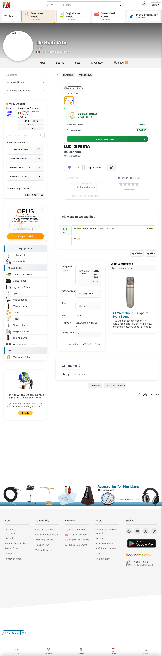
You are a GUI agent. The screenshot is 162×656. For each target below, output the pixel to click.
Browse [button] (48, 653)
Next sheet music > (115, 385)
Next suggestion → (122, 268)
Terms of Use (11, 548)
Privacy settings (13, 558)
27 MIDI (31, 129)
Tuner (98, 553)
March (82, 306)
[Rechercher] (120, 5)
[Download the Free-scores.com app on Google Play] (141, 543)
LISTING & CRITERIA (25, 149)
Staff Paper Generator (106, 548)
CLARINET (68, 75)
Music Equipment (78, 544)
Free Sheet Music (78, 529)
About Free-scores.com (11, 531)
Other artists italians (34, 195)
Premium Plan (42, 544)
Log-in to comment (75, 374)
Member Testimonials (16, 543)
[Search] (41, 135)
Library (81, 653)
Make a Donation (43, 550)
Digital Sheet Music (79, 539)
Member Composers (45, 529)
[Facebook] (129, 531)
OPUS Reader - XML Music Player (105, 531)
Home (16, 653)
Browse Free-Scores (19, 90)
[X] (145, 531)
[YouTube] (137, 531)
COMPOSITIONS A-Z (25, 158)
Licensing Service (44, 539)
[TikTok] (154, 531)
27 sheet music (31, 121)
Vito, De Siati (85, 75)
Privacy (8, 553)
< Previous (95, 385)
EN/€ (154, 4)
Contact (99, 62)
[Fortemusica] (128, 563)
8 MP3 (31, 125)
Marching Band (86, 294)
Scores (60, 62)
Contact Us (10, 538)
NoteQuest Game (104, 543)
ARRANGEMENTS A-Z (25, 167)
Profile (146, 653)
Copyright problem (148, 394)
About (43, 62)
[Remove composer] (22, 633)
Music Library (17, 82)
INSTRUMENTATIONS (19, 177)
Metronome (101, 538)
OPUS (113, 653)
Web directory (102, 558)
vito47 (82, 344)
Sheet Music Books (79, 534)
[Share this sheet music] (111, 167)
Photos (78, 62)
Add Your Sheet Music (46, 534)
